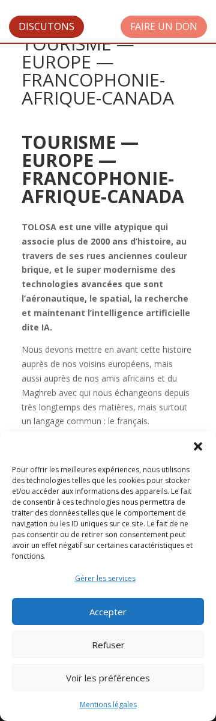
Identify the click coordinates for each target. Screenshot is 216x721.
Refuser (108, 645)
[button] (198, 446)
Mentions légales (108, 704)
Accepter (108, 612)
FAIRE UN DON (163, 26)
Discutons (46, 26)
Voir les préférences (108, 678)
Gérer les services (105, 578)
